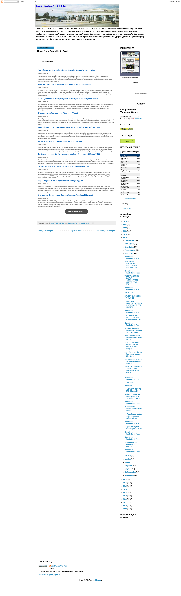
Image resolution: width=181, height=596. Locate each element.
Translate (138, 119)
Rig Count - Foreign (124, 190)
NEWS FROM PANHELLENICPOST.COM (133, 409)
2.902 (138, 164)
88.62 (138, 161)
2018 (125, 479)
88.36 (138, 177)
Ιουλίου (128, 456)
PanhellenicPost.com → (76, 211)
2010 (125, 505)
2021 (125, 231)
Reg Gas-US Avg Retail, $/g (125, 171)
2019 (125, 237)
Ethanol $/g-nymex (124, 168)
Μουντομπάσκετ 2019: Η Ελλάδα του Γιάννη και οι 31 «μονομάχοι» (64, 84)
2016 (125, 486)
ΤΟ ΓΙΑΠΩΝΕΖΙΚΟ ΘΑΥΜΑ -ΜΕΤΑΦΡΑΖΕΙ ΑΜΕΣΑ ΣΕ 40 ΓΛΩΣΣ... (132, 280)
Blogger (98, 580)
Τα (122, 77)
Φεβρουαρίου (130, 472)
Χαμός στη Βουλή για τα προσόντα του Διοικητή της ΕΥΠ (60, 181)
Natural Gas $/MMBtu (124, 165)
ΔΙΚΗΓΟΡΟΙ (129, 293)
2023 (125, 224)
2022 (125, 228)
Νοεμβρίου (129, 244)
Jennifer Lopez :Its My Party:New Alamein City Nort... (133, 354)
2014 (125, 492)
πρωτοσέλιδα (126, 77)
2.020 (138, 167)
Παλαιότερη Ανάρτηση (106, 231)
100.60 (138, 183)
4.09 (139, 171)
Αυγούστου (129, 253)
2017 (125, 483)
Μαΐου (127, 462)
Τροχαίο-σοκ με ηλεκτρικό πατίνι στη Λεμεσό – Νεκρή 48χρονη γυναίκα (66, 70)
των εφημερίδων (134, 77)
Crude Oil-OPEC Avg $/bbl (125, 184)
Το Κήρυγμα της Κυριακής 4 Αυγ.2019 (131, 444)
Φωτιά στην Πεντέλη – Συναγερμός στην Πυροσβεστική (60, 141)
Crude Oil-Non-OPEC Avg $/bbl (125, 187)
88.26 (138, 186)
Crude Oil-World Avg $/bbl (125, 178)
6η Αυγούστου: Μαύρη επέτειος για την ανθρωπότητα (133, 416)
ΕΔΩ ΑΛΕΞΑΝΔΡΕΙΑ (59, 566)
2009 (125, 509)
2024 (125, 221)
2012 (125, 499)
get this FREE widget (130, 152)
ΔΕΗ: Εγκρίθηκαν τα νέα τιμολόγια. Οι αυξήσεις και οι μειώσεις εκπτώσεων (68, 99)
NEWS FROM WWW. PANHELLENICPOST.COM (133, 338)
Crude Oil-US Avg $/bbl (124, 181)
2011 (125, 502)
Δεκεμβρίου (130, 240)
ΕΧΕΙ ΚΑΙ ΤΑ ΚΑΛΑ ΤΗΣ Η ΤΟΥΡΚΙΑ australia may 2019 (133, 318)
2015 (125, 489)
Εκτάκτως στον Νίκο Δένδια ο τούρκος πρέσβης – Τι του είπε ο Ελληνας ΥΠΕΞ (69, 154)
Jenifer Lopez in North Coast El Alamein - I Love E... (133, 361)
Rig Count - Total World (125, 195)
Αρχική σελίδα (75, 231)
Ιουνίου (128, 459)
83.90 (138, 180)
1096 (139, 189)
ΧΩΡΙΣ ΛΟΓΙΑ (130, 382)
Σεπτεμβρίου (130, 250)
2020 (125, 234)
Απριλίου (129, 466)
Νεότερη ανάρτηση (45, 231)
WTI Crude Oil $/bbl (124, 159)
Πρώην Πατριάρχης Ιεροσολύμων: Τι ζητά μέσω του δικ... (133, 396)
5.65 (139, 174)
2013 (125, 496)
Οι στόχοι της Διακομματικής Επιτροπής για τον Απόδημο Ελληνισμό (65, 195)
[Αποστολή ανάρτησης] (92, 223)
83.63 (138, 158)
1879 (139, 194)
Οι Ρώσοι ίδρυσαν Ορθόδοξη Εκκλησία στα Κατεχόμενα (133, 330)
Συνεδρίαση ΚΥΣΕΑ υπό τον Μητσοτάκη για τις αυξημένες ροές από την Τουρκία (70, 127)
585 (139, 192)
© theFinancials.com (130, 198)
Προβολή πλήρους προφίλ (49, 575)
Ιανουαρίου (129, 475)
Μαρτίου (128, 469)
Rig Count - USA (125, 192)
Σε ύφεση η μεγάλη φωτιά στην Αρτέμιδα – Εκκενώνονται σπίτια (63, 166)
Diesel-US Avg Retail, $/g (124, 174)
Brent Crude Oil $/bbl (125, 162)
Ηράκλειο (128, 386)
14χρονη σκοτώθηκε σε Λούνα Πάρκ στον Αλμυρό (58, 113)
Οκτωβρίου (129, 247)
